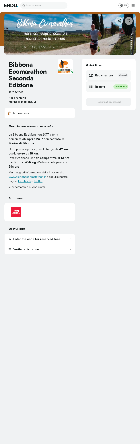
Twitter (38, 181)
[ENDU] (11, 5)
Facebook (24, 181)
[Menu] (133, 5)
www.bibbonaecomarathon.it (27, 177)
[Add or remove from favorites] (129, 21)
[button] (40, 239)
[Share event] (119, 21)
